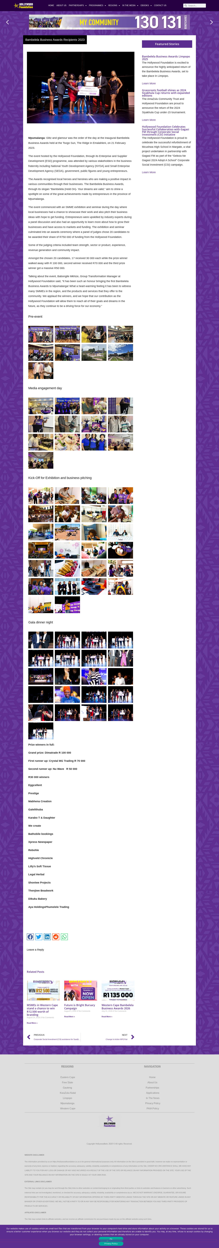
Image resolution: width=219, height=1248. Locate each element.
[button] (7, 22)
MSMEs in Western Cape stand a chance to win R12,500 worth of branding (42, 1009)
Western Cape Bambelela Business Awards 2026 (117, 1006)
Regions (112, 5)
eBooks (145, 5)
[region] (109, 22)
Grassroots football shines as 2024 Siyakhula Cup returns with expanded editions (166, 92)
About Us (61, 5)
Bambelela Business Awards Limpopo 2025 (166, 58)
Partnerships (76, 5)
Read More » (32, 1023)
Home (51, 5)
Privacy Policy (111, 1243)
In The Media (129, 5)
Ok (111, 1239)
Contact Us (160, 5)
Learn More (149, 83)
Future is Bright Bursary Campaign (79, 1006)
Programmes (96, 5)
